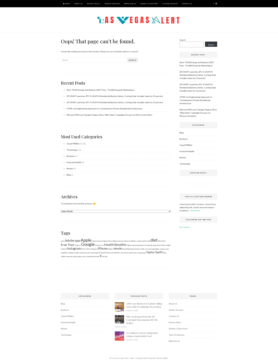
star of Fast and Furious (129, 253)
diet (154, 239)
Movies (70, 168)
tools (164, 253)
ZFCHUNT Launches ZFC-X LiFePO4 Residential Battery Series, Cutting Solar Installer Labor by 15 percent (115, 96)
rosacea (162, 249)
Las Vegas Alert (122, 358)
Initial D (63, 249)
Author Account (170, 3)
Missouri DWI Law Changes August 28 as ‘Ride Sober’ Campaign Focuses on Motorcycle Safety (109, 115)
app (77, 240)
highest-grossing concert (136, 245)
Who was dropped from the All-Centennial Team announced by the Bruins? (142, 319)
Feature (78, 245)
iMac (163, 245)
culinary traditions (129, 241)
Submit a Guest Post (149, 3)
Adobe (69, 240)
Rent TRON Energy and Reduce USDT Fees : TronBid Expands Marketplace (101, 90)
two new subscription (74, 256)
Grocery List (99, 245)
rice (146, 249)
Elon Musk (161, 241)
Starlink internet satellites (110, 253)
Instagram (74, 248)
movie (118, 248)
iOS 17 (83, 249)
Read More (195, 210)
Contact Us (187, 3)
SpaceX (97, 253)
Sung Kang (142, 253)
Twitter (63, 256)
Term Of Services (112, 3)
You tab (104, 256)
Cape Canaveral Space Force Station (105, 241)
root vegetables (153, 249)
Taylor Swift (154, 252)
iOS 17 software (91, 249)
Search (132, 60)
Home (67, 3)
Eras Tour (67, 245)
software (71, 253)
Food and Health (74, 162)
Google (88, 244)
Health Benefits (115, 245)
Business (71, 156)
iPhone (103, 248)
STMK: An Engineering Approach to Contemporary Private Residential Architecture (104, 108)
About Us (78, 3)
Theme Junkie (162, 358)
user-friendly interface (90, 256)
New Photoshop (127, 249)
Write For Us (130, 3)
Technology (72, 150)
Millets (110, 249)
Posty (132, 358)
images (168, 245)
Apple (86, 239)
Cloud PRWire (73, 143)
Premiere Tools (139, 249)
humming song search (153, 245)
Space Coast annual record (84, 253)
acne (62, 241)
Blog (69, 175)
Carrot (120, 241)
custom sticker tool (143, 241)
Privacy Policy (93, 3)
